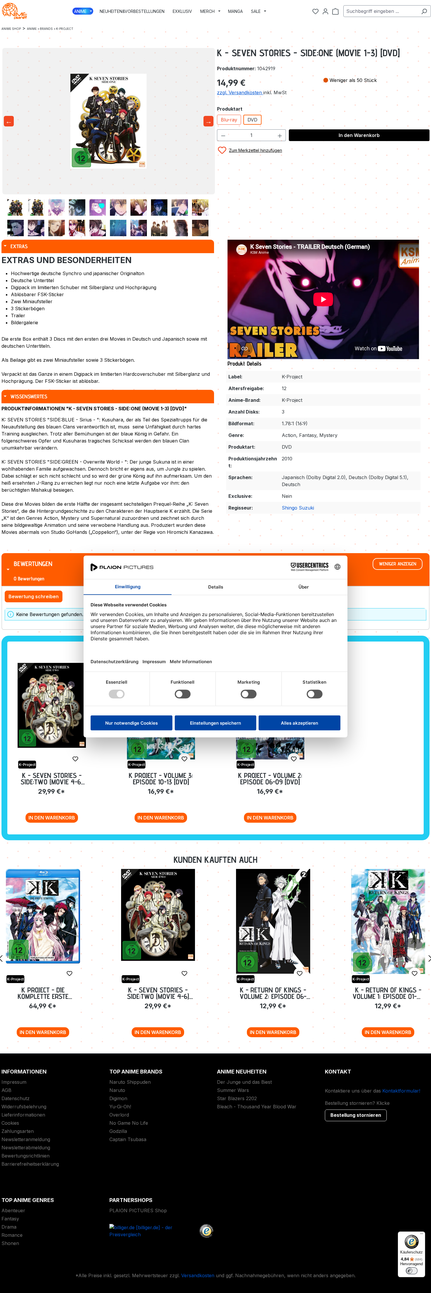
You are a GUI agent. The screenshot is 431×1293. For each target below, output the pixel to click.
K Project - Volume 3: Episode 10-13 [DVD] (161, 778)
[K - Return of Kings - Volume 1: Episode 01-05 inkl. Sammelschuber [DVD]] (388, 921)
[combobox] (380, 11)
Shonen (10, 1243)
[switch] (412, 1270)
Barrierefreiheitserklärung (30, 1164)
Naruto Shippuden (130, 1082)
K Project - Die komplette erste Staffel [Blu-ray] (42, 993)
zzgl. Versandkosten (240, 92)
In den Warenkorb (359, 135)
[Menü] (421, 1235)
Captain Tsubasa (127, 1139)
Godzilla (118, 1131)
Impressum (13, 1082)
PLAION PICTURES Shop (138, 1210)
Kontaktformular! (401, 1091)
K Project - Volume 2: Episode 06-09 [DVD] (270, 778)
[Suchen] (424, 11)
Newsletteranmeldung (25, 1139)
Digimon (118, 1098)
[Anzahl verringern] (223, 135)
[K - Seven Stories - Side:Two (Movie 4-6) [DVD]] (52, 705)
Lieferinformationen (23, 1115)
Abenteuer (13, 1210)
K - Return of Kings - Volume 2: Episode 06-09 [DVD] (273, 993)
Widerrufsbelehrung (23, 1106)
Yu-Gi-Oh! (120, 1106)
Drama (8, 1227)
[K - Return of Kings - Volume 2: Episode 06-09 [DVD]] (273, 921)
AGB (6, 1090)
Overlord (119, 1115)
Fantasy (10, 1219)
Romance (12, 1235)
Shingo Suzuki (298, 508)
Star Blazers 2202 (237, 1098)
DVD (252, 120)
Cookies (10, 1123)
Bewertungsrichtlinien (25, 1156)
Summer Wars (233, 1090)
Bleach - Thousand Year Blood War (256, 1106)
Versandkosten (197, 1275)
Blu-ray (229, 120)
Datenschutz (15, 1098)
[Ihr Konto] (325, 11)
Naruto (117, 1090)
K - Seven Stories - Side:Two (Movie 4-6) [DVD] (52, 778)
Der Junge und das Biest (244, 1082)
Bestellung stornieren (355, 1115)
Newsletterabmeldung (25, 1147)
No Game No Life (128, 1123)
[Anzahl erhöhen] (280, 135)
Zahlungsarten (17, 1131)
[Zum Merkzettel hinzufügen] (75, 759)
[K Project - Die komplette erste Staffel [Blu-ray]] (43, 916)
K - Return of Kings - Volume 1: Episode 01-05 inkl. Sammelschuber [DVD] (388, 993)
